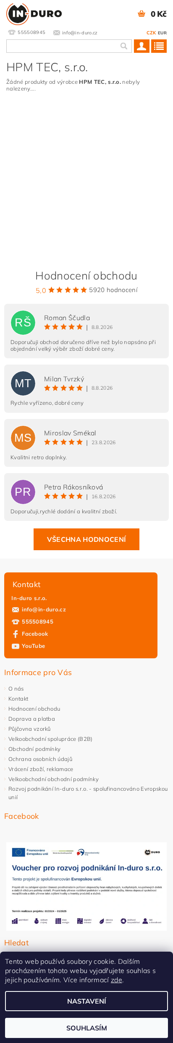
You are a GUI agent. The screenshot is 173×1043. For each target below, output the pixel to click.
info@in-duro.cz (44, 609)
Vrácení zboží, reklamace (40, 769)
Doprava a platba (31, 718)
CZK (151, 33)
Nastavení (86, 1001)
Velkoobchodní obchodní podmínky (53, 779)
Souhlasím (86, 1028)
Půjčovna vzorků (29, 728)
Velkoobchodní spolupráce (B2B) (50, 738)
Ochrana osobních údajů (40, 759)
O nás (16, 688)
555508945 (37, 621)
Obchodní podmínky (34, 748)
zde (116, 980)
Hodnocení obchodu (34, 708)
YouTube (33, 645)
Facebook (35, 633)
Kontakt (18, 698)
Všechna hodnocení (86, 539)
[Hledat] (123, 46)
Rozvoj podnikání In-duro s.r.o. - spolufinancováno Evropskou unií (88, 792)
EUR (162, 33)
